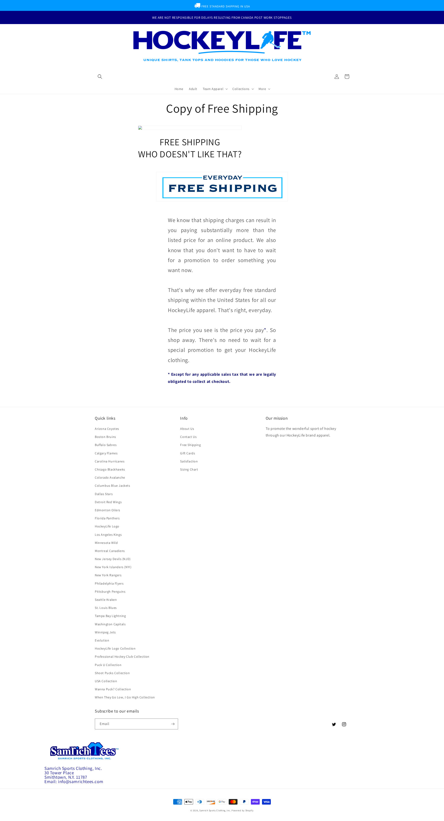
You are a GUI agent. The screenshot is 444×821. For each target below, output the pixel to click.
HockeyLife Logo (107, 526)
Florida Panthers (107, 518)
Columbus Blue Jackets (112, 485)
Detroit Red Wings (108, 502)
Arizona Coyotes (107, 429)
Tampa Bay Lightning (110, 616)
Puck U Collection (108, 665)
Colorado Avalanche (110, 477)
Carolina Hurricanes (109, 461)
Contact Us (188, 437)
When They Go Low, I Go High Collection (125, 697)
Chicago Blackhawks (110, 469)
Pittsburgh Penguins (110, 591)
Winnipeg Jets (105, 632)
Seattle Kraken (106, 600)
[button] (100, 76)
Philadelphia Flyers (109, 583)
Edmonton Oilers (107, 510)
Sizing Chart (189, 469)
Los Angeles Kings (108, 535)
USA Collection (106, 681)
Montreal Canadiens (110, 551)
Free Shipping (190, 445)
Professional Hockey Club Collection (122, 656)
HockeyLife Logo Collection (115, 648)
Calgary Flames (106, 453)
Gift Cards (187, 453)
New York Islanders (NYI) (113, 567)
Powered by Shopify (242, 810)
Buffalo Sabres (106, 445)
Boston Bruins (105, 437)
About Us (187, 429)
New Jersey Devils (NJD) (113, 559)
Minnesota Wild (106, 543)
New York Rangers (108, 575)
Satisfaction (189, 461)
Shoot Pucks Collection (112, 673)
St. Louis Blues (106, 608)
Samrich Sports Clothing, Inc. (215, 810)
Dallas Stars (104, 494)
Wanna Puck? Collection (113, 689)
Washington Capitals (110, 624)
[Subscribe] (173, 724)
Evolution (102, 640)
